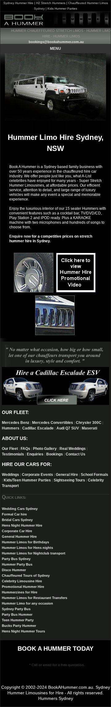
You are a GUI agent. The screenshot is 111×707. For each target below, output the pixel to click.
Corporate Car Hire (17, 531)
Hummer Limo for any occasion (27, 603)
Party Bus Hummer (17, 614)
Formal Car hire (14, 514)
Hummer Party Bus (17, 564)
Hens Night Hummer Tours (23, 631)
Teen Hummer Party (18, 620)
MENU (55, 48)
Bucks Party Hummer (19, 625)
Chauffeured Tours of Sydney (26, 575)
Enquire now (20, 236)
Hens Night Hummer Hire (22, 525)
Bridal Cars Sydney (17, 520)
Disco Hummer (14, 570)
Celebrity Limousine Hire (22, 581)
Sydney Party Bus (16, 609)
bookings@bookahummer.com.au (56, 42)
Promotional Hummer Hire (23, 586)
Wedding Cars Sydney (20, 509)
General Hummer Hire (19, 536)
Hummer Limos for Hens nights (27, 548)
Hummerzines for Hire (19, 592)
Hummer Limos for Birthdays (25, 542)
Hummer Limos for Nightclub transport (33, 553)
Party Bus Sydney (16, 559)
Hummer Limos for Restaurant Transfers (34, 598)
